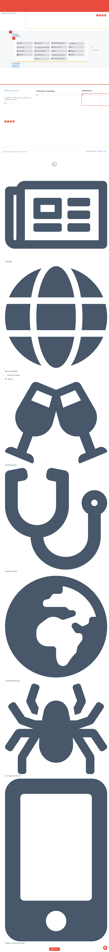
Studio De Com (101, 151)
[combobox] (98, 50)
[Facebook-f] (97, 15)
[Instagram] (100, 15)
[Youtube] (105, 15)
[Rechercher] (91, 48)
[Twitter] (102, 15)
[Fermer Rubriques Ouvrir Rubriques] (13, 38)
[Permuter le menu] (10, 32)
